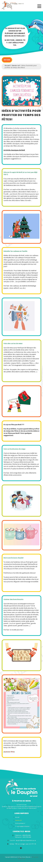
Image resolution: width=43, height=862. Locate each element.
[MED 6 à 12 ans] (13, 5)
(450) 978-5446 (27, 837)
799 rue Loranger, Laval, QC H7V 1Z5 (25, 844)
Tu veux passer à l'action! (22, 826)
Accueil (7, 65)
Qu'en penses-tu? (20, 823)
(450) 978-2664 (26, 835)
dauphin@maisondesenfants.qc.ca (26, 840)
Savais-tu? (16, 65)
